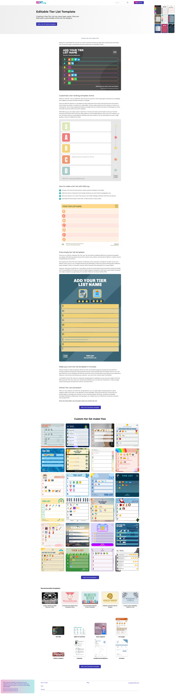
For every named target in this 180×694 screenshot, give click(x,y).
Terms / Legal (44, 682)
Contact (43, 689)
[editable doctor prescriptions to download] (100, 648)
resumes (79, 658)
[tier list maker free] (58, 631)
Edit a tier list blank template (47, 24)
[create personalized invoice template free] (121, 648)
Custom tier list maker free (90, 38)
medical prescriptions (101, 658)
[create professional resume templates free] (79, 648)
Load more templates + (90, 577)
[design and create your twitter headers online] (58, 654)
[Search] (127, 3)
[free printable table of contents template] (79, 631)
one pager (121, 636)
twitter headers (58, 658)
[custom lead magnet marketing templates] (100, 629)
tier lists (58, 636)
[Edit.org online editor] (41, 2)
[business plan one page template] (121, 627)
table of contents (79, 636)
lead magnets (100, 636)
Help (42, 686)
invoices (121, 658)
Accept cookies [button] (8, 689)
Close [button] (15, 689)
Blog (88, 682)
